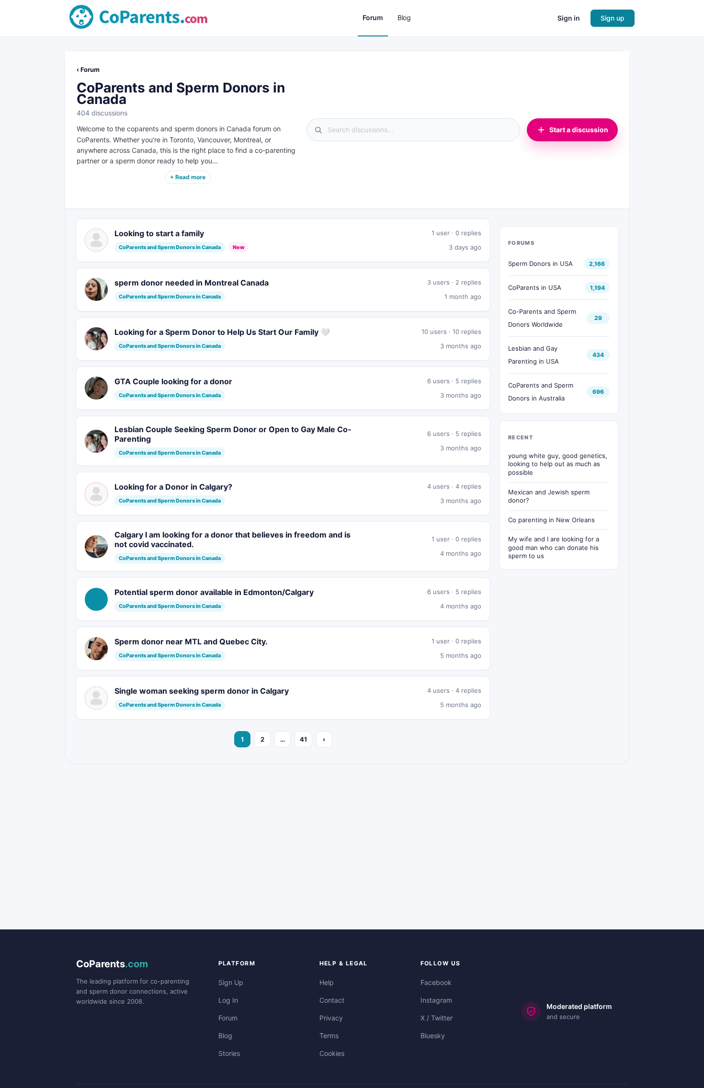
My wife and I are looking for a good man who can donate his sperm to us (553, 547)
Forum (228, 1018)
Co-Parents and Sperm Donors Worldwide (542, 318)
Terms (329, 1035)
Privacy (331, 1018)
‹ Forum (88, 69)
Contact (331, 1000)
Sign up (613, 18)
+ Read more (187, 177)
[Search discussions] (413, 129)
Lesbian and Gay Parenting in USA (533, 354)
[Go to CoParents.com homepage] (138, 17)
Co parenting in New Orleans (551, 520)
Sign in (568, 18)
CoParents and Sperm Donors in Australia (540, 391)
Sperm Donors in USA (540, 263)
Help (326, 982)
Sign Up (230, 982)
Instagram (436, 1000)
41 (303, 739)
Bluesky (432, 1035)
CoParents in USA (534, 287)
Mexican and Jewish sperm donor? (549, 496)
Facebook (436, 982)
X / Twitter (436, 1018)
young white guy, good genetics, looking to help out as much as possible (557, 464)
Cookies (331, 1053)
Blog (225, 1035)
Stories (229, 1053)
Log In (228, 1000)
